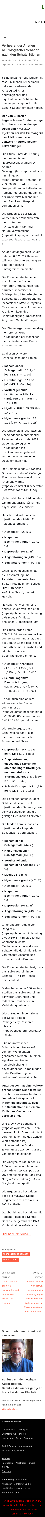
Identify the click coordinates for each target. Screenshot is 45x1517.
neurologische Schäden (15, 1254)
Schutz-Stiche (10, 1260)
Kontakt (6, 1458)
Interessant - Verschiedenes (30, 64)
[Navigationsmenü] (5, 37)
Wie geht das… (10, 1409)
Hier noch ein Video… (16, 1234)
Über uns (6, 1471)
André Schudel (13, 60)
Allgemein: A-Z (9, 64)
